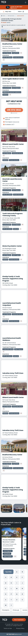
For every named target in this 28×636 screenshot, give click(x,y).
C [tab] (5, 577)
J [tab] (22, 583)
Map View (8, 11)
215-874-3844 (14, 110)
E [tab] (16, 577)
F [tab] (22, 577)
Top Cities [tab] (8, 572)
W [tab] (5, 605)
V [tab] (22, 600)
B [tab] (22, 572)
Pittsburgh (16, 610)
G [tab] (5, 583)
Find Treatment (19, 620)
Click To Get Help (16, 7)
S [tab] (5, 600)
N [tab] (22, 588)
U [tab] (16, 600)
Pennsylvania (11, 15)
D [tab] (11, 577)
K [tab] (5, 588)
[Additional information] (2, 26)
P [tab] (11, 594)
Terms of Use (8, 628)
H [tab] (11, 583)
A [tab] (16, 572)
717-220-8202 (8, 7)
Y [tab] (11, 605)
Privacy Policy (20, 628)
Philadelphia (5, 610)
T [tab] (11, 600)
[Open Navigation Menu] (25, 2)
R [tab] (22, 594)
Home (3, 15)
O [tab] (5, 594)
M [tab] (16, 588)
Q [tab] (16, 594)
